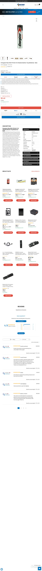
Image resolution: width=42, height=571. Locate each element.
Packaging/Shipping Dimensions (30, 158)
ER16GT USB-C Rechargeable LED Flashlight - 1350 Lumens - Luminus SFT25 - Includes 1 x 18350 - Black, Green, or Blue (33, 253)
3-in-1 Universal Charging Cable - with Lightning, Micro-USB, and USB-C (8, 253)
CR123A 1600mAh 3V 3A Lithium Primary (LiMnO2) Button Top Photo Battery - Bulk (8, 190)
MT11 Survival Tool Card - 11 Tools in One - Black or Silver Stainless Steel (8, 221)
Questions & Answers (21, 310)
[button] (35, 5)
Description (7, 126)
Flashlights (19, 8)
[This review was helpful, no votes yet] (36, 353)
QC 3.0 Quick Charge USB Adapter (32, 221)
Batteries (15, 8)
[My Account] (37, 5)
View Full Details (6, 96)
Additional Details (27, 164)
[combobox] (16, 339)
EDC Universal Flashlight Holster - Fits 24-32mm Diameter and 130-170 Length (20, 253)
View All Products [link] (35, 171)
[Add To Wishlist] (36, 19)
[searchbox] (6, 339)
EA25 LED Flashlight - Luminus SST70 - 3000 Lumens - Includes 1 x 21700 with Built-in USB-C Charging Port (8, 285)
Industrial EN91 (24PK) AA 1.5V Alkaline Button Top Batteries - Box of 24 (20, 190)
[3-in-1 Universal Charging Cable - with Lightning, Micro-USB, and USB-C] (8, 244)
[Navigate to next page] (26, 408)
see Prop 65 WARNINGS (34, 150)
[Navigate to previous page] (16, 408)
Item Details (26, 129)
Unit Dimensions (27, 155)
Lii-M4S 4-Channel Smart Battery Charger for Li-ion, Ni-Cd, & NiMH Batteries (20, 221)
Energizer (5, 64)
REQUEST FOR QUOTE (21, 117)
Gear (23, 8)
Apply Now (32, 11)
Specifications (26, 152)
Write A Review (21, 333)
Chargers (26, 8)
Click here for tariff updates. (21, 1)
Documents (26, 161)
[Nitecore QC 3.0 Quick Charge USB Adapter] (33, 212)
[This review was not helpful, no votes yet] (38, 353)
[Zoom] (20, 36)
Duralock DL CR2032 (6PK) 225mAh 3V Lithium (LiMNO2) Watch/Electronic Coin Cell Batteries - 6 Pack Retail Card (33, 190)
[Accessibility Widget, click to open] (2, 569)
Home (3, 16)
